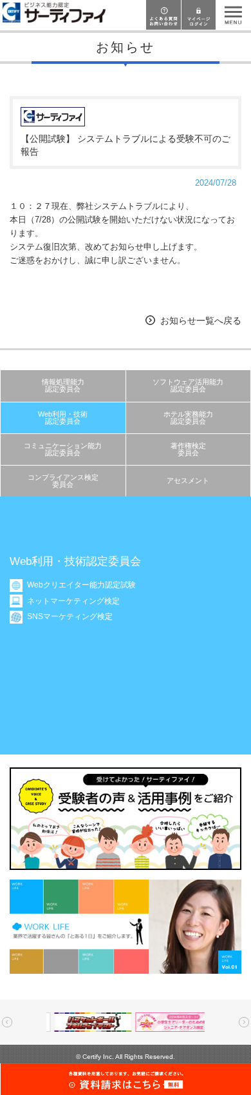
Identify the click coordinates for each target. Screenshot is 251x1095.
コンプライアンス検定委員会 (63, 480)
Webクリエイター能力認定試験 (81, 584)
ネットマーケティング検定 (73, 601)
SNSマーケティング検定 (70, 616)
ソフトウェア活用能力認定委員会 (188, 385)
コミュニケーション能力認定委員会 (63, 449)
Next (244, 1022)
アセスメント (188, 480)
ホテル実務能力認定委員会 (188, 417)
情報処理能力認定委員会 (63, 385)
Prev (7, 1022)
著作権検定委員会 (188, 449)
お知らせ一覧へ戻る (200, 320)
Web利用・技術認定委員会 (63, 417)
